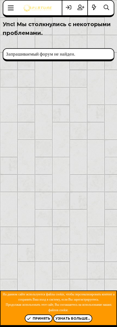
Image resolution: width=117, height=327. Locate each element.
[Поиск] (106, 8)
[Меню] (10, 8)
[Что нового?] (94, 8)
